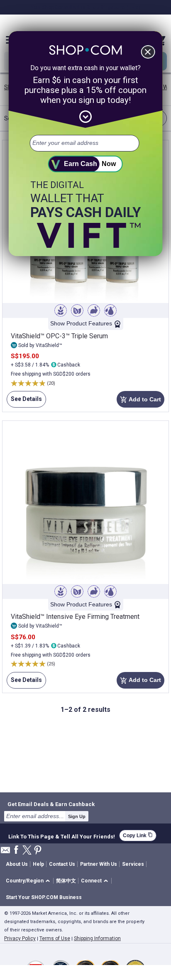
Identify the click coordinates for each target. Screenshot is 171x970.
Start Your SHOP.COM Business (44, 897)
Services (133, 864)
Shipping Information (97, 938)
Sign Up (77, 816)
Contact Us (62, 864)
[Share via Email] (5, 852)
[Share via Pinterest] (37, 850)
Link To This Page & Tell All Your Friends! (61, 835)
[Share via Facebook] (16, 850)
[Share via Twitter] (27, 850)
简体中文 (66, 881)
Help (38, 864)
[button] (29, 881)
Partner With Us (98, 864)
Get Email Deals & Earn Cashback (51, 804)
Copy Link (138, 835)
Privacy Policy (20, 938)
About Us (17, 864)
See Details (24, 402)
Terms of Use (54, 938)
